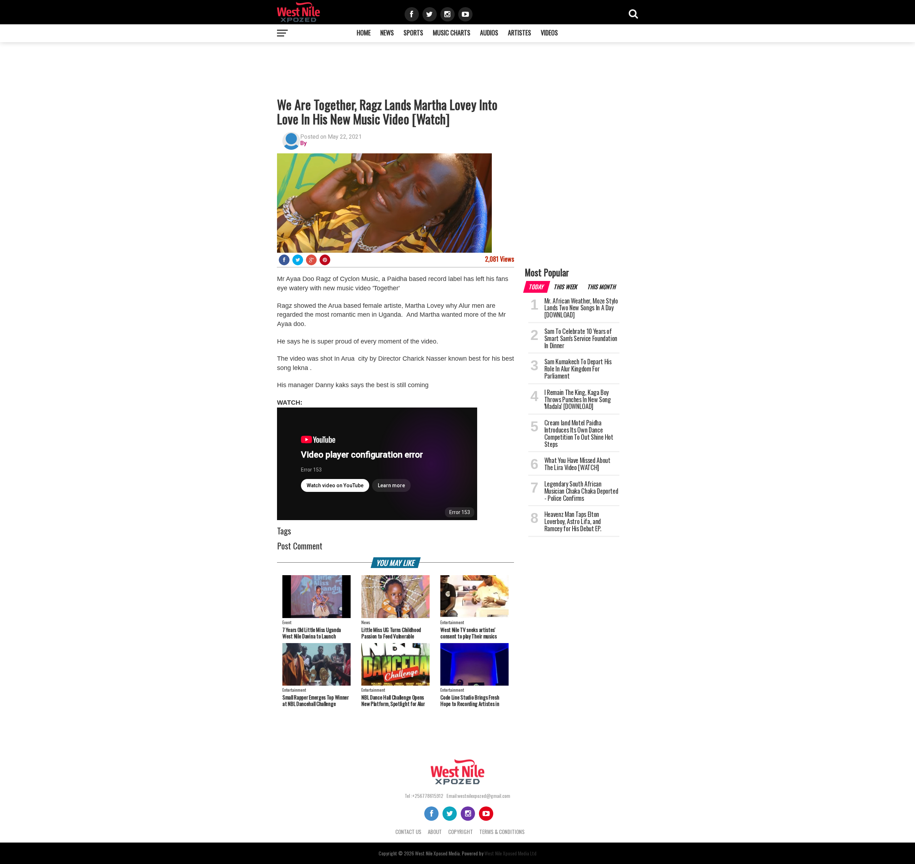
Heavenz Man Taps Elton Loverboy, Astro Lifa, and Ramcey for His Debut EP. (572, 521)
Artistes (519, 32)
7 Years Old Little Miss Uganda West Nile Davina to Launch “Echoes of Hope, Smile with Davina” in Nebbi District (311, 639)
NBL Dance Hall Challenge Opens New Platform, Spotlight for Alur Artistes (393, 703)
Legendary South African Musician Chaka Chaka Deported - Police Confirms (581, 491)
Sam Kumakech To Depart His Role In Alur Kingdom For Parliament (578, 368)
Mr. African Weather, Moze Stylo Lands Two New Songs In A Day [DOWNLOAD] (581, 308)
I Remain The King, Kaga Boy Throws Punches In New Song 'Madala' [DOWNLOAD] (577, 399)
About (435, 831)
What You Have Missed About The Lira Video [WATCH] (577, 463)
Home (364, 32)
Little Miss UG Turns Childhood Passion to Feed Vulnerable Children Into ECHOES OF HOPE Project (391, 639)
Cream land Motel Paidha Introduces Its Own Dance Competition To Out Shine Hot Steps (578, 433)
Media (454, 853)
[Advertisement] (284, 64)
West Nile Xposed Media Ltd (510, 853)
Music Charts (451, 32)
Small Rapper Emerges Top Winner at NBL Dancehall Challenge (315, 700)
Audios (489, 32)
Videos (549, 32)
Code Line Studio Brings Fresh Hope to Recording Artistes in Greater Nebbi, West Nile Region (472, 703)
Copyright (460, 831)
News (387, 32)
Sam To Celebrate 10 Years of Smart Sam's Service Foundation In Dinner (580, 338)
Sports (413, 32)
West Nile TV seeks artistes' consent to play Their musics (468, 633)
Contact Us (408, 831)
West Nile (423, 853)
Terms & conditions (502, 831)
